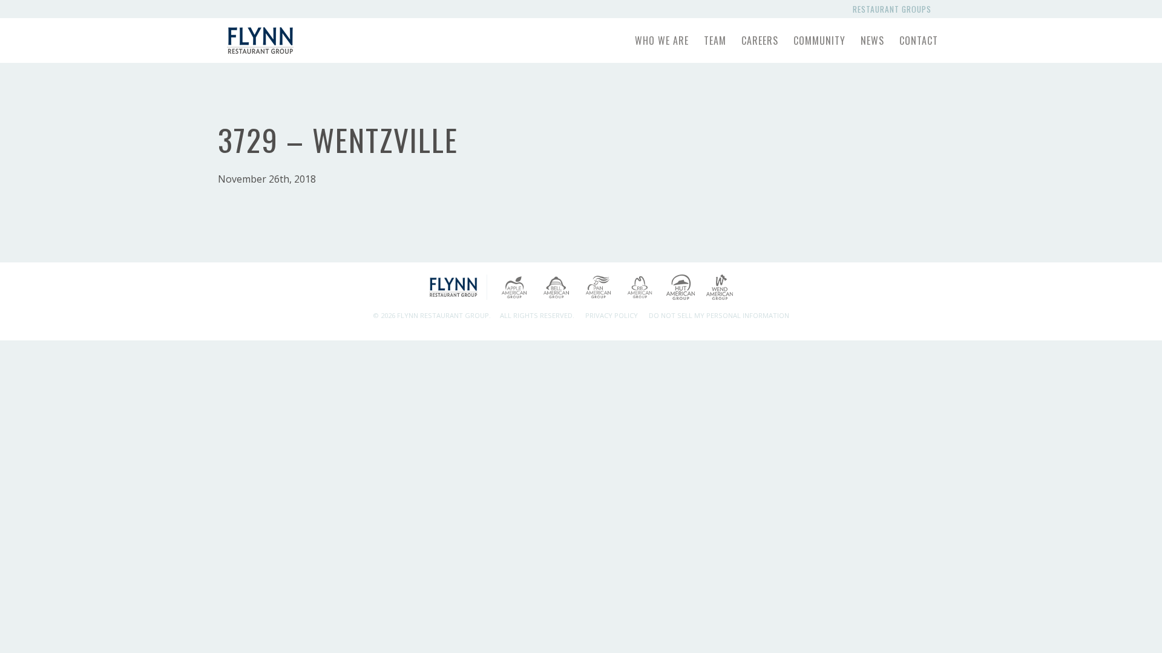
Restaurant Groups (894, 9)
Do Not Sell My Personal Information (719, 315)
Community (819, 40)
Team (715, 40)
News (872, 40)
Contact (918, 40)
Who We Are (662, 40)
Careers (759, 40)
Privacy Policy (611, 315)
